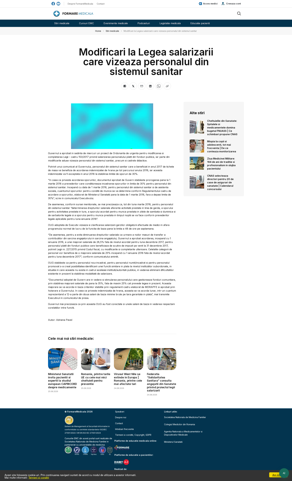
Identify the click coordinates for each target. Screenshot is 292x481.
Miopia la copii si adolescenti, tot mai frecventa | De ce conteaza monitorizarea (221, 146)
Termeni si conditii (38, 477)
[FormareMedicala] (74, 13)
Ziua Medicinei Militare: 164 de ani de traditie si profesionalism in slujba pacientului (221, 163)
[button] (208, 4)
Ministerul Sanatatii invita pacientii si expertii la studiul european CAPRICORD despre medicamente (62, 380)
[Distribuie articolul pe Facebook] (124, 86)
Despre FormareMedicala (80, 3)
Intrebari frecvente (124, 429)
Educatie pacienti (200, 23)
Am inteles (278, 475)
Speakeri (119, 411)
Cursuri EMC (86, 23)
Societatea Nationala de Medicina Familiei (85, 441)
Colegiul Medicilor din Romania (179, 424)
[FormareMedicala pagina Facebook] (53, 4)
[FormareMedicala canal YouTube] (58, 3)
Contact (100, 3)
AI (284, 473)
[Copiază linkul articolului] (167, 86)
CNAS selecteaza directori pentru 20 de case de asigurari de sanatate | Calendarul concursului (220, 182)
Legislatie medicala (170, 23)
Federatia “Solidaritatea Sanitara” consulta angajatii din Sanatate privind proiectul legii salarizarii (161, 382)
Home (98, 31)
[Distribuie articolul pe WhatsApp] (158, 86)
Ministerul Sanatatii (173, 442)
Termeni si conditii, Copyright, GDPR (133, 435)
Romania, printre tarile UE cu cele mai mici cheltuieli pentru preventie (95, 379)
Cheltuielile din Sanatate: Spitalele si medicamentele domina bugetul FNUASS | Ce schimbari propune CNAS (222, 127)
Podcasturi (143, 23)
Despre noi (120, 417)
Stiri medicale (61, 23)
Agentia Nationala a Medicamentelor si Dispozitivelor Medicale (183, 433)
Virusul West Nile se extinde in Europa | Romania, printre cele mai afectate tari (128, 379)
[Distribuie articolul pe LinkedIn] (150, 86)
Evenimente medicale (116, 23)
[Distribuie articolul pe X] (133, 86)
